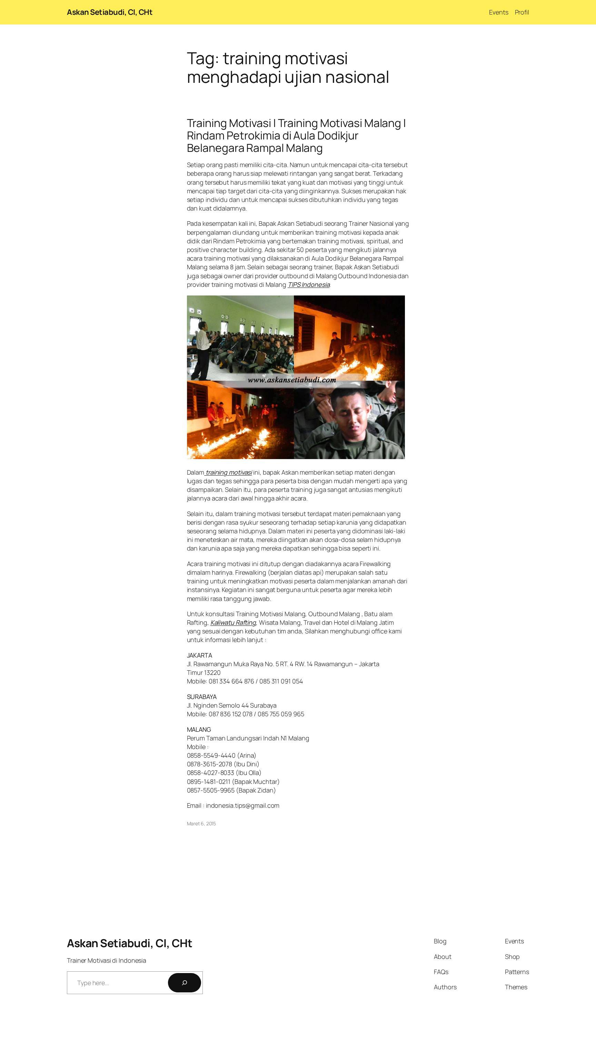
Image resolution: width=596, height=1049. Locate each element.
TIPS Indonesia (309, 284)
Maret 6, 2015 (201, 823)
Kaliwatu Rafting (233, 622)
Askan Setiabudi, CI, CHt (109, 12)
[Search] (184, 982)
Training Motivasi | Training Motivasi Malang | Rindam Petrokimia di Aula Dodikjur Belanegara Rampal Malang (296, 135)
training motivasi (228, 472)
